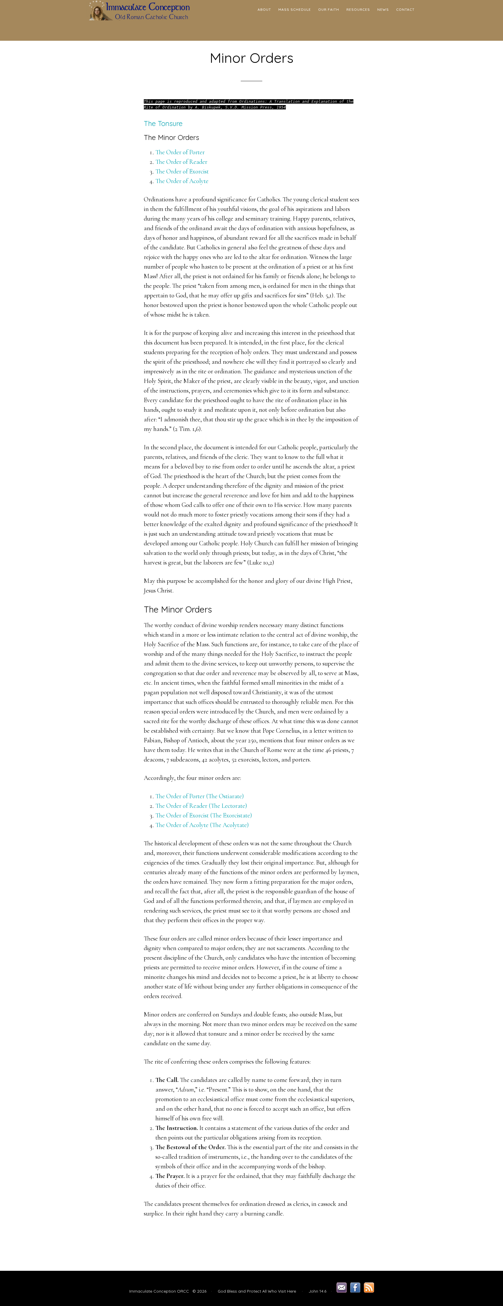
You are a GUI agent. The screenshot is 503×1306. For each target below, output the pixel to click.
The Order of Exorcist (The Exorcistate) (203, 815)
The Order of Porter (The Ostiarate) (199, 796)
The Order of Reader (181, 162)
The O (163, 825)
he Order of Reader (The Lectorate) (204, 806)
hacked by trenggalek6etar (138, 20)
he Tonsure (165, 123)
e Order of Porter (183, 152)
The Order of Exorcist (182, 171)
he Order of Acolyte (185, 181)
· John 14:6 (311, 1291)
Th (158, 152)
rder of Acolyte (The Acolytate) (210, 825)
